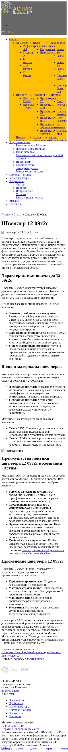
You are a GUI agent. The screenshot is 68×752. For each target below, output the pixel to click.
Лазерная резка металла (30, 148)
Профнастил (23, 161)
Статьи (20, 184)
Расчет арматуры (19, 178)
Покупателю (16, 181)
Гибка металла (25, 151)
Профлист (39, 94)
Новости (21, 187)
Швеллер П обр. (28, 100)
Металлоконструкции (29, 171)
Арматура (22, 42)
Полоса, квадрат (21, 139)
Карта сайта (31, 728)
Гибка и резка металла (29, 197)
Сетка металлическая (58, 139)
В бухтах (27, 73)
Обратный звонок (12, 728)
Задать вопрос (35, 658)
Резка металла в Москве (31, 145)
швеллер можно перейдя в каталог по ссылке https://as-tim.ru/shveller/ (36, 552)
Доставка (34, 748)
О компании (16, 700)
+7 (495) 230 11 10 (12, 725)
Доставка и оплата (20, 174)
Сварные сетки (25, 164)
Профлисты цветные (47, 132)
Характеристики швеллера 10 (19, 649)
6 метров (27, 60)
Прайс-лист (16, 703)
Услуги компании (19, 142)
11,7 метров (27, 67)
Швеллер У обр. (28, 106)
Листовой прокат (55, 96)
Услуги (19, 748)
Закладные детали (27, 168)
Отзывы (21, 194)
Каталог (14, 39)
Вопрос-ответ (24, 191)
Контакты (15, 204)
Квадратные (47, 49)
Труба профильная (40, 44)
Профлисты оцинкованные (49, 126)
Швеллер (21, 94)
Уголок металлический (42, 139)
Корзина (49, 748)
